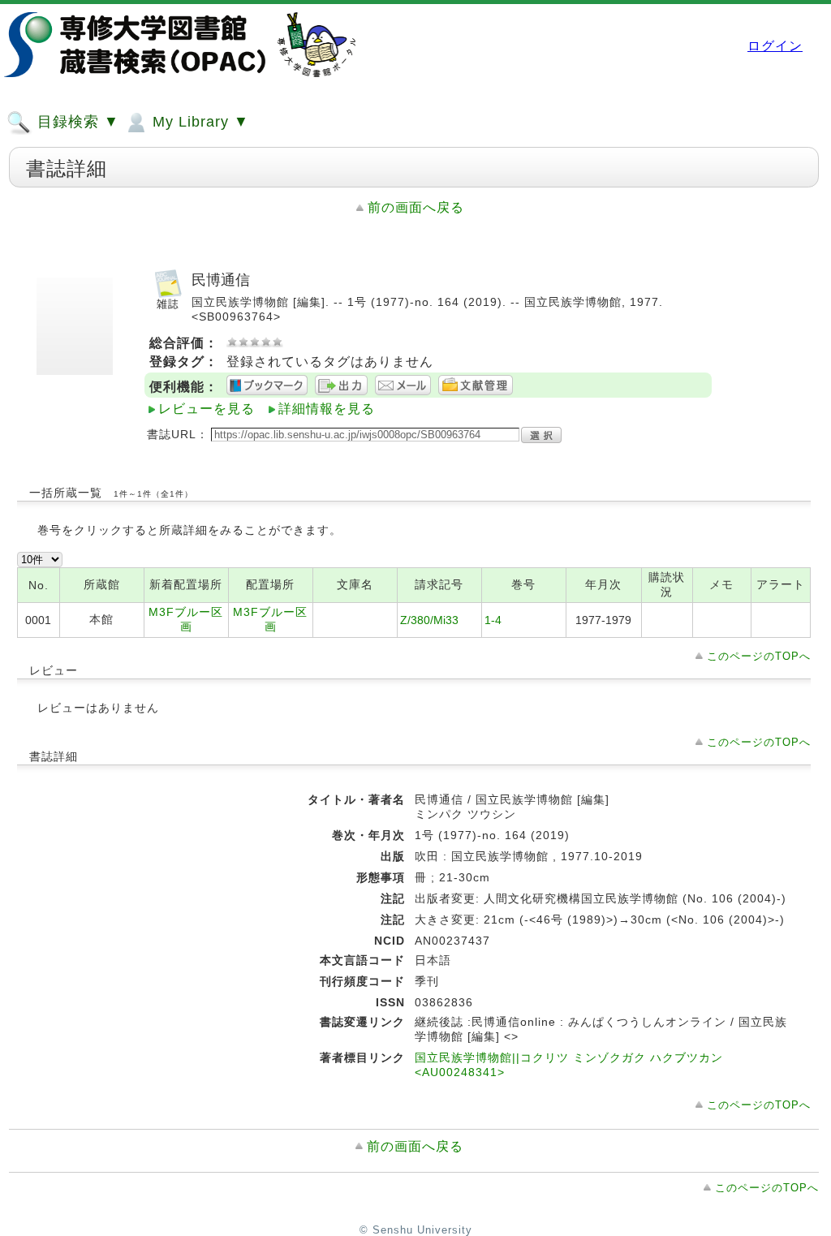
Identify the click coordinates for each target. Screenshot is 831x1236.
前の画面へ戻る (416, 207)
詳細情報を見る (326, 409)
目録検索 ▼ (75, 122)
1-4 (493, 620)
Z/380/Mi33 (429, 620)
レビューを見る (206, 409)
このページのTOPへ (759, 656)
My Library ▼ (198, 122)
